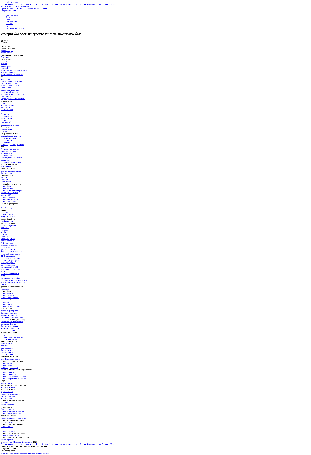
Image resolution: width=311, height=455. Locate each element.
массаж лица (6, 66)
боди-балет (5, 247)
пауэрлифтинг (7, 206)
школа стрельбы (7, 440)
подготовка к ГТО (8, 140)
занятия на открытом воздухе (13, 282)
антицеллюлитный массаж (12, 75)
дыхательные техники (10, 125)
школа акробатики (8, 374)
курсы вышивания (8, 396)
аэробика (5, 228)
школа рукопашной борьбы (12, 190)
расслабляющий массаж (11, 83)
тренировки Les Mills (9, 267)
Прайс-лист (10, 26)
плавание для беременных (12, 337)
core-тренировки (8, 265)
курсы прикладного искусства (13, 418)
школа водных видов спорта (12, 145)
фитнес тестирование (10, 326)
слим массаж (6, 96)
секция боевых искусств (11, 136)
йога (3, 271)
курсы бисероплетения (10, 394)
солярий (4, 68)
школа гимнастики (9, 372)
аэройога (4, 112)
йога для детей (7, 153)
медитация (5, 123)
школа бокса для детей (10, 293)
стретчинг (5, 234)
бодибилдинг (6, 208)
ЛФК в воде (6, 57)
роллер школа (6, 142)
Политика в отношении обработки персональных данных (25, 453)
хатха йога (5, 107)
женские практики (8, 151)
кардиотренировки (9, 315)
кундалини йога (7, 105)
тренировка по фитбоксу (11, 278)
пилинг (4, 64)
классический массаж (10, 86)
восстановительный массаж (12, 94)
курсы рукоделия (8, 387)
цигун (3, 103)
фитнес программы (9, 313)
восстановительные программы (14, 280)
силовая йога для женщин (11, 162)
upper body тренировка (10, 258)
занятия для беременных (11, 171)
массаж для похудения (10, 90)
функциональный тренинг (12, 245)
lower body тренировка (10, 254)
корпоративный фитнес (11, 328)
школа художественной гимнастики (16, 376)
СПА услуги (6, 182)
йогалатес (5, 114)
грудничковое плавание (11, 335)
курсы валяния (7, 398)
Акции (9, 19)
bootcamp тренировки (10, 274)
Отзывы (9, 24)
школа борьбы (7, 188)
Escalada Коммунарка (10, 2)
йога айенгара (7, 110)
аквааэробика (6, 166)
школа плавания (7, 363)
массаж (4, 61)
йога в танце (6, 121)
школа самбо (6, 302)
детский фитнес (7, 241)
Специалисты (11, 21)
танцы (3, 276)
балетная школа (7, 409)
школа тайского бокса (10, 298)
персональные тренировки (12, 317)
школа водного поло (9, 368)
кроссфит (5, 289)
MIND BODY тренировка (11, 252)
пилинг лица (6, 129)
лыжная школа (7, 422)
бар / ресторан (7, 352)
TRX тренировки (8, 256)
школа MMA (6, 195)
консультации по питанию (12, 322)
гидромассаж (6, 53)
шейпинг (5, 236)
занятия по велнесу (9, 72)
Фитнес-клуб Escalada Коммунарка (17, 442)
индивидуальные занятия (11, 158)
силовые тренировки (9, 311)
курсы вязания (7, 392)
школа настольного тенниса (12, 429)
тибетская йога (7, 118)
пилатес (4, 230)
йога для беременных (10, 149)
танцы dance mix (8, 217)
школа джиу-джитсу (9, 201)
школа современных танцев (12, 411)
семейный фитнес (8, 324)
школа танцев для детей (11, 413)
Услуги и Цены (12, 15)
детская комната (7, 354)
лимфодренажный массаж (11, 81)
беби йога (5, 160)
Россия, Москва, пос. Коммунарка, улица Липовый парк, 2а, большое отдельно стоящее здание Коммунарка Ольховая (58, 4)
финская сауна (7, 51)
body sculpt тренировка (10, 260)
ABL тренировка (8, 243)
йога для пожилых (8, 156)
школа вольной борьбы (10, 306)
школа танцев (6, 383)
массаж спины (7, 79)
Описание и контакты (15, 28)
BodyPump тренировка (10, 359)
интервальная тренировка (11, 269)
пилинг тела (6, 131)
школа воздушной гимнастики (13, 379)
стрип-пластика (7, 215)
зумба (3, 232)
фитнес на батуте (8, 250)
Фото (8, 17)
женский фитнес (8, 239)
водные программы (9, 339)
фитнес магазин (7, 350)
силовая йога (6, 116)
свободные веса (7, 221)
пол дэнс (4, 212)
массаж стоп (6, 88)
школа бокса (6, 186)
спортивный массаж (9, 92)
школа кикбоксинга (9, 295)
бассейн (4, 346)
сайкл (3, 284)
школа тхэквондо (8, 197)
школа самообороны (9, 193)
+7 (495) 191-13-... (15, 6)
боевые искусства (8, 225)
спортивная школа (8, 138)
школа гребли (6, 365)
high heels (5, 403)
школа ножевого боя (9, 199)
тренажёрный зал (8, 344)
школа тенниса (7, 427)
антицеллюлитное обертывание (14, 70)
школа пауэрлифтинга (10, 435)
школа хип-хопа (7, 405)
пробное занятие (8, 330)
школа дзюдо (6, 304)
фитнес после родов (9, 173)
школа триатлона (8, 431)
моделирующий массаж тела (13, 99)
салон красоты (7, 348)
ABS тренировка (8, 263)
